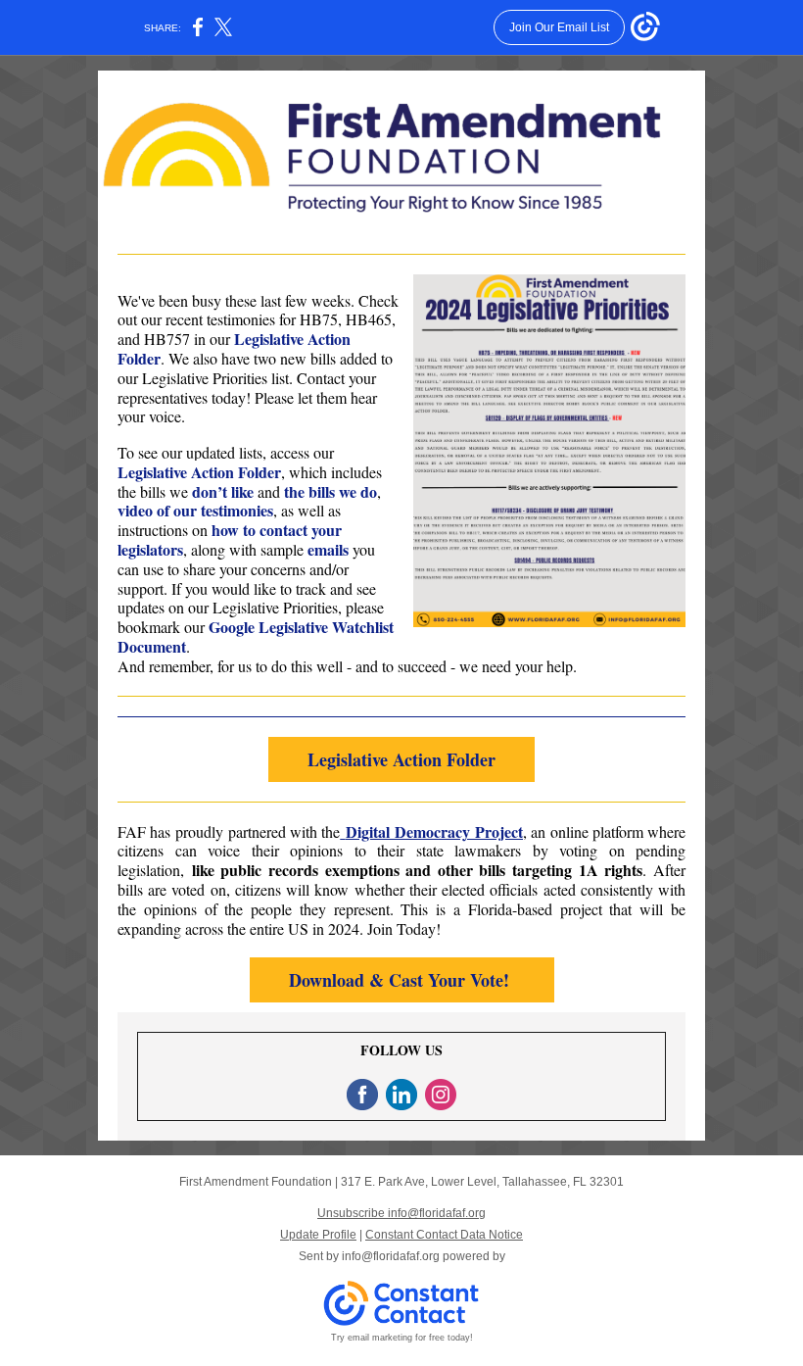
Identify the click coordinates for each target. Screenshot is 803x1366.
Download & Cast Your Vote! (402, 980)
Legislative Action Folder (401, 759)
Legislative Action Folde (196, 472)
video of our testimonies (195, 510)
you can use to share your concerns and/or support (246, 569)
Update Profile (318, 1235)
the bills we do (330, 491)
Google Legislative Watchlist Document (256, 636)
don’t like (223, 491)
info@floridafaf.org (391, 1256)
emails (330, 549)
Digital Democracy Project (435, 831)
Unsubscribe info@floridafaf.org (401, 1213)
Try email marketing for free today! (402, 1337)
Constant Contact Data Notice (444, 1235)
